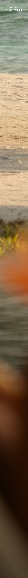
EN (4, 4)
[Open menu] (23, 4)
